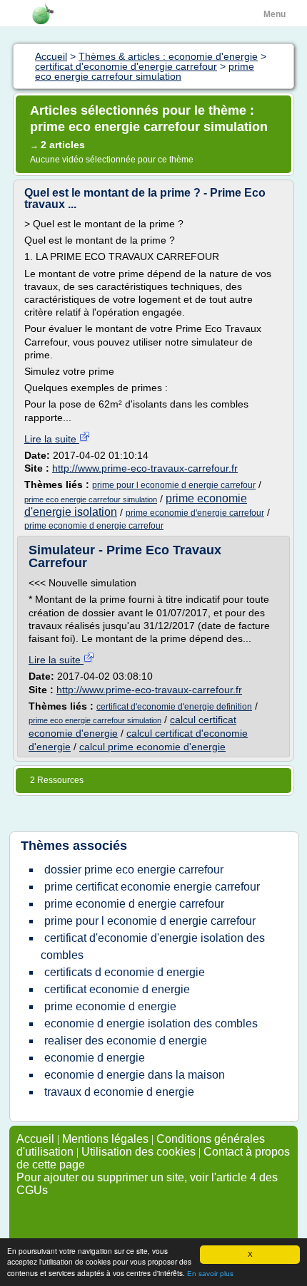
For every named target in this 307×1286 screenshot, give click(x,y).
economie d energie (94, 1058)
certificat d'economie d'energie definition (174, 707)
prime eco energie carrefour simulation (90, 499)
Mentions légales (105, 1139)
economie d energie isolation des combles (151, 1023)
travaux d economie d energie (119, 1092)
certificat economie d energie (117, 989)
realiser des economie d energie (125, 1040)
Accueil (35, 1139)
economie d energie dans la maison (134, 1075)
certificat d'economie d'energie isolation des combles (153, 946)
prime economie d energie (110, 1006)
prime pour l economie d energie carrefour (174, 485)
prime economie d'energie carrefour (195, 513)
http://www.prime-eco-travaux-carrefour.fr (145, 468)
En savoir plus (210, 1273)
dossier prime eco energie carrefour (133, 870)
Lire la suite (51, 439)
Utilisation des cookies (138, 1152)
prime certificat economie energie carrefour (152, 887)
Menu (274, 14)
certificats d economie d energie (124, 972)
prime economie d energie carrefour (93, 526)
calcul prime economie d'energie (152, 746)
